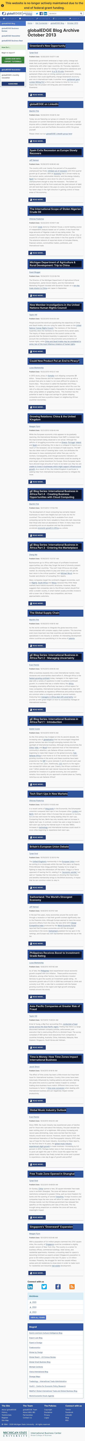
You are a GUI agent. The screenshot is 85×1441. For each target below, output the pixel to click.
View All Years (38, 1317)
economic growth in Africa (48, 528)
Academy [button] (74, 18)
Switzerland (53, 931)
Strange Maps (34, 1376)
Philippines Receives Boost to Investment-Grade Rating (55, 954)
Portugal (71, 442)
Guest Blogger (34, 272)
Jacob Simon (34, 1067)
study (40, 227)
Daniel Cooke (34, 729)
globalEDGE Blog (8, 23)
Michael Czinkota (36, 1367)
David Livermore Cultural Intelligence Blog (45, 1333)
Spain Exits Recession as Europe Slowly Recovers (53, 152)
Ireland (78, 442)
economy (57, 174)
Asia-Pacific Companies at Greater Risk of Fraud (55, 1008)
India (36, 748)
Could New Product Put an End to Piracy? (54, 360)
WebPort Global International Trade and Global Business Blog (53, 1391)
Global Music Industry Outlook (48, 1110)
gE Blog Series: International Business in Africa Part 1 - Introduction (54, 720)
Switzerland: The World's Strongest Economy (51, 898)
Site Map (5, 1420)
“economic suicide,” (69, 872)
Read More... (37, 95)
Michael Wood (66, 573)
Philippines (45, 971)
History (4, 1412)
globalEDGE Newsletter (11, 36)
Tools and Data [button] (43, 18)
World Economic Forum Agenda (41, 1396)
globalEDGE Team (30, 1410)
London (75, 811)
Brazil (45, 748)
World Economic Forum (67, 926)
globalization (49, 740)
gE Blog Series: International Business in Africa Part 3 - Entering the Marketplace (54, 546)
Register (5, 1418)
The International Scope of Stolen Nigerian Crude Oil (55, 210)
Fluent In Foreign (35, 1343)
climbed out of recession (57, 171)
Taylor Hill (33, 315)
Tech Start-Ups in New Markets (49, 793)
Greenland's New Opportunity (48, 45)
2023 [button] (32, 1312)
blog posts (49, 809)
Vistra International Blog (38, 1372)
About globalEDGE (9, 1410)
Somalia (51, 376)
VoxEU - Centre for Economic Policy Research (47, 1386)
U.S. (60, 764)
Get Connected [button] (59, 18)
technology (43, 827)
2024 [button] (32, 1307)
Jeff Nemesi (34, 160)
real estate (56, 1266)
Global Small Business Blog (39, 1362)
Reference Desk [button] (26, 18)
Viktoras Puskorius (36, 219)
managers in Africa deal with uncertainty (57, 697)
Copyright (48, 1410)
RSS (67, 1420)
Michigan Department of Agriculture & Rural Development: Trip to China (52, 264)
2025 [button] (32, 1302)
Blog (67, 1418)
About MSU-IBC (29, 1412)
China (31, 748)
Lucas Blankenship (36, 368)
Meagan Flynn (34, 426)
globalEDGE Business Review (10, 29)
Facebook (69, 1412)
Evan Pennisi (34, 665)
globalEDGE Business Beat (12, 41)
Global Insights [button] (10, 18)
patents (72, 638)
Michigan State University (24, 1424)
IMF (44, 761)
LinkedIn (68, 1415)
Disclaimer (48, 1412)
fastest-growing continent (39, 678)
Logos (46, 1418)
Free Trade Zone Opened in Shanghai (52, 1173)
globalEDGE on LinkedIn (44, 104)
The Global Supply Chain (44, 612)
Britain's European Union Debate (49, 846)
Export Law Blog (35, 1338)
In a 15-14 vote (58, 71)
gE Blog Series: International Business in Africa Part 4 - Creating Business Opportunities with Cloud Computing (54, 494)
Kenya (54, 583)
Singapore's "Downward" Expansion (51, 1226)
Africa (71, 684)
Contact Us (27, 1418)
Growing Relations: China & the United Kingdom (53, 418)
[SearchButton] (81, 14)
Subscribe (13, 84)
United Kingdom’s (39, 861)
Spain (31, 179)
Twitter (68, 1410)
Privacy (47, 1415)
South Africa (43, 583)
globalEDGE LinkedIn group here (59, 134)
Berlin (31, 814)
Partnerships (28, 1415)
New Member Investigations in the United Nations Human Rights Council (55, 306)
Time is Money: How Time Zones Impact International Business (54, 1058)
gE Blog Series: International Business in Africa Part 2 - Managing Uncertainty (54, 656)
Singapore (50, 1244)
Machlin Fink (34, 111)
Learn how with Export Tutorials (13, 60)
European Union (68, 861)
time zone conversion (56, 1088)
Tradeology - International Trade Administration (48, 1381)
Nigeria (34, 583)
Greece (64, 442)
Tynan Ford (33, 53)
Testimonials (6, 1415)
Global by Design (36, 1352)
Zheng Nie (33, 555)
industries (60, 1197)
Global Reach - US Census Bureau (42, 1357)
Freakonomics (34, 1347)
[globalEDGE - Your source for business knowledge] (17, 13)
